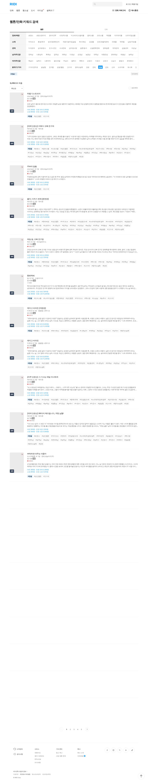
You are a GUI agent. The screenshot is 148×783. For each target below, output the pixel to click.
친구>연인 (52, 48)
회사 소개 (80, 753)
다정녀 (97, 61)
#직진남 (94, 153)
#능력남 (79, 153)
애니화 (130, 67)
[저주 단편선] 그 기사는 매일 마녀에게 (42, 377)
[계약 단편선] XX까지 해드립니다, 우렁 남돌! (45, 413)
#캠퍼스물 (45, 149)
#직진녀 (38, 157)
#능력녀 (112, 153)
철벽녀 (73, 61)
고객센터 (20, 749)
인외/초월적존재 (103, 42)
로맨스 (30, 35)
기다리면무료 (33, 67)
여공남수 (134, 48)
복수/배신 (82, 42)
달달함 (43, 67)
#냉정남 (31, 229)
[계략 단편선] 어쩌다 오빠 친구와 (40, 126)
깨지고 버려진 (33, 341)
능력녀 (38, 61)
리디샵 (40, 10)
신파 (113, 67)
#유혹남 (54, 153)
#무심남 (119, 225)
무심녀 (65, 61)
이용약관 (15, 774)
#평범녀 (69, 266)
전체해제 (134, 74)
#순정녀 (119, 153)
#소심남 (95, 298)
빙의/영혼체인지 (54, 42)
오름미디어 (39, 278)
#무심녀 (107, 331)
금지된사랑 (73, 48)
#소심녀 (87, 229)
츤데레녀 (130, 61)
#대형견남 (62, 153)
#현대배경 (45, 221)
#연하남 (31, 440)
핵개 (28, 242)
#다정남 (31, 153)
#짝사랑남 (103, 153)
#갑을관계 (128, 221)
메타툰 (29, 129)
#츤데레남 (55, 440)
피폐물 (114, 42)
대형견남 (105, 54)
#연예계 (73, 221)
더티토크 (31, 42)
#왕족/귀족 (74, 400)
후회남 (48, 54)
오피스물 (100, 35)
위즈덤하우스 (41, 242)
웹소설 (25, 10)
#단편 (81, 157)
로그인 (132, 4)
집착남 (56, 54)
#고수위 (46, 116)
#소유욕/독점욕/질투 (86, 149)
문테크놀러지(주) (46, 96)
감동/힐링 (60, 67)
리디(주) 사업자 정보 (19, 771)
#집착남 (125, 149)
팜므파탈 (57, 61)
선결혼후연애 (95, 48)
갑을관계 (125, 48)
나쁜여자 (47, 61)
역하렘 (122, 42)
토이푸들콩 (31, 456)
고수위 (69, 67)
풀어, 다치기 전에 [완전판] (38, 199)
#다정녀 (127, 153)
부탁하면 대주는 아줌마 (36, 454)
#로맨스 (37, 149)
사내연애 (63, 48)
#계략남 (132, 149)
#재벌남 (71, 153)
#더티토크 (73, 149)
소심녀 (113, 61)
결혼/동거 (83, 48)
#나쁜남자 (56, 225)
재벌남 (123, 54)
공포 (106, 67)
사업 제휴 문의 (61, 756)
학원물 (108, 35)
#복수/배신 (55, 331)
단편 (87, 67)
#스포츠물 (55, 149)
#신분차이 (47, 225)
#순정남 (38, 153)
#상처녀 (94, 229)
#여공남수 (119, 436)
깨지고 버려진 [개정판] (36, 308)
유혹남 (96, 54)
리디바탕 (38, 762)
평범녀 (121, 61)
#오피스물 (37, 298)
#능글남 (46, 153)
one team (30, 96)
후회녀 (81, 61)
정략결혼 (106, 48)
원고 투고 (59, 753)
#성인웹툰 (37, 116)
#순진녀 (31, 157)
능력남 (131, 54)
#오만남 (38, 229)
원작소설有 (79, 67)
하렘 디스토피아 (33, 94)
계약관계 (115, 48)
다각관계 (31, 48)
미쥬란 (29, 311)
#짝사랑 (109, 149)
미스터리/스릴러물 (77, 35)
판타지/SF (52, 35)
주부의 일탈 (32, 166)
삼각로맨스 (42, 48)
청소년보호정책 (36, 774)
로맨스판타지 (41, 35)
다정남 (72, 54)
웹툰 (18, 10)
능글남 (88, 54)
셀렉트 (49, 10)
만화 (12, 10)
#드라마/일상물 (48, 298)
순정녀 (89, 61)
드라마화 (121, 67)
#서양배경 (45, 400)
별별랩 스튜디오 (44, 311)
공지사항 (20, 754)
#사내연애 (109, 221)
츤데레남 (114, 54)
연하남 (30, 54)
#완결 (30, 116)
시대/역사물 (63, 35)
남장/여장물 (132, 42)
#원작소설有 (72, 157)
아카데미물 (118, 35)
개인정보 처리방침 (25, 774)
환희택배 (30, 276)
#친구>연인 (100, 149)
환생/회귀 (41, 42)
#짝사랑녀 (47, 157)
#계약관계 (119, 221)
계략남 (64, 54)
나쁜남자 (39, 54)
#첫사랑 (117, 149)
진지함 (51, 67)
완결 (100, 67)
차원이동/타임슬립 (69, 42)
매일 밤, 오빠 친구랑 (35, 239)
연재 (94, 67)
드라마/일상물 (130, 35)
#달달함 (63, 157)
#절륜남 (87, 153)
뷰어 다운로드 (39, 756)
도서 (33, 10)
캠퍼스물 (90, 35)
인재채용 (80, 756)
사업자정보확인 (46, 774)
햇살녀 (30, 61)
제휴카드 (38, 753)
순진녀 (105, 61)
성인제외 (134, 88)
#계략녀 (56, 157)
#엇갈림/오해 (82, 221)
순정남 (80, 54)
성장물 (91, 42)
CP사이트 (38, 759)
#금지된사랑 (112, 400)
